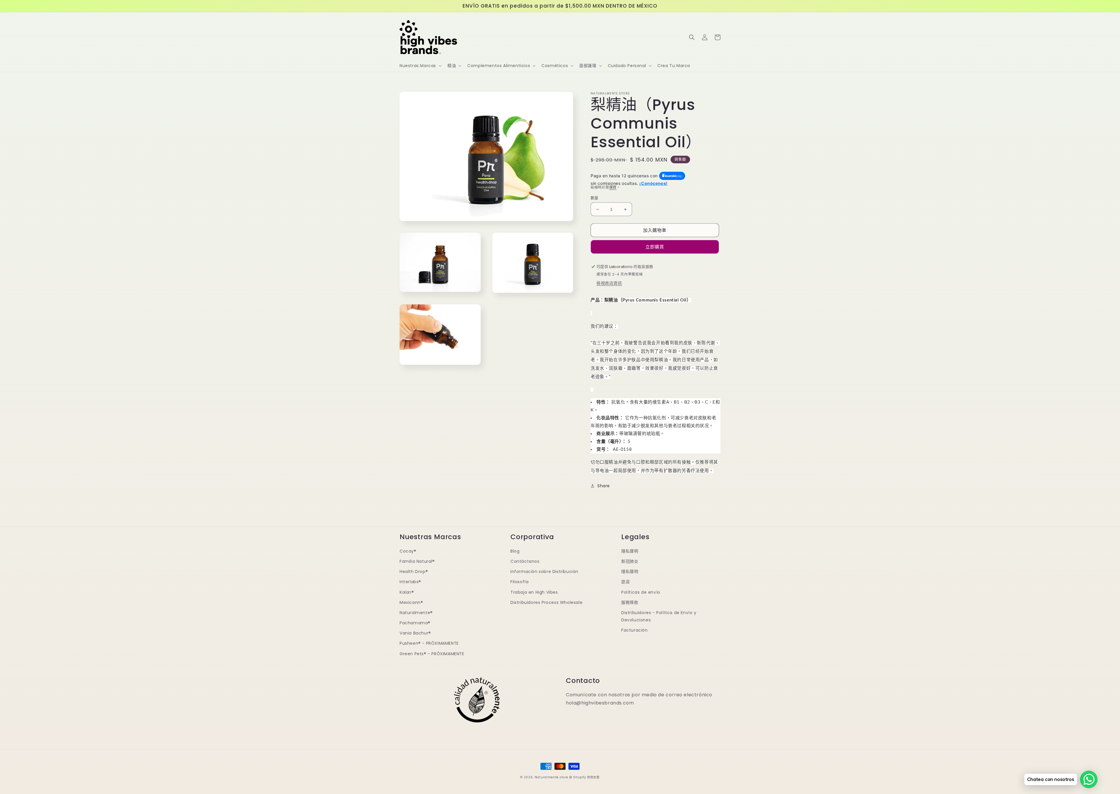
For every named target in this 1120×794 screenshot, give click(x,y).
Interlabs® (410, 582)
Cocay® (408, 551)
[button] (420, 65)
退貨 (625, 582)
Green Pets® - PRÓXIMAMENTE (432, 654)
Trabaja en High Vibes (534, 592)
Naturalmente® (416, 613)
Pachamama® (415, 623)
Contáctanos (525, 561)
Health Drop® (414, 571)
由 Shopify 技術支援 (584, 777)
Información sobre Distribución (544, 571)
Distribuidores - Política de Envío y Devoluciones (658, 616)
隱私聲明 (629, 551)
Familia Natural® (417, 561)
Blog (514, 551)
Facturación (634, 630)
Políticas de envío (640, 592)
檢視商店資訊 (609, 283)
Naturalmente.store (551, 777)
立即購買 (654, 247)
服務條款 (629, 602)
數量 (594, 198)
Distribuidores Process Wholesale (546, 602)
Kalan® (407, 592)
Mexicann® (411, 602)
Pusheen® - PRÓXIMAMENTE (429, 643)
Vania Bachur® (415, 633)
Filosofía (519, 582)
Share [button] (603, 486)
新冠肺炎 (629, 561)
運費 (613, 187)
